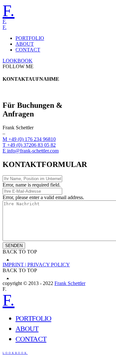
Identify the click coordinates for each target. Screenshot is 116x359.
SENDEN (14, 245)
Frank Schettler (69, 283)
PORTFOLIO (29, 38)
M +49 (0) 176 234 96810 (29, 139)
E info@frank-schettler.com (31, 150)
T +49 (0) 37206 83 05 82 (29, 145)
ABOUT (24, 44)
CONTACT (27, 49)
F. (9, 11)
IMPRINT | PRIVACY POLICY (36, 264)
